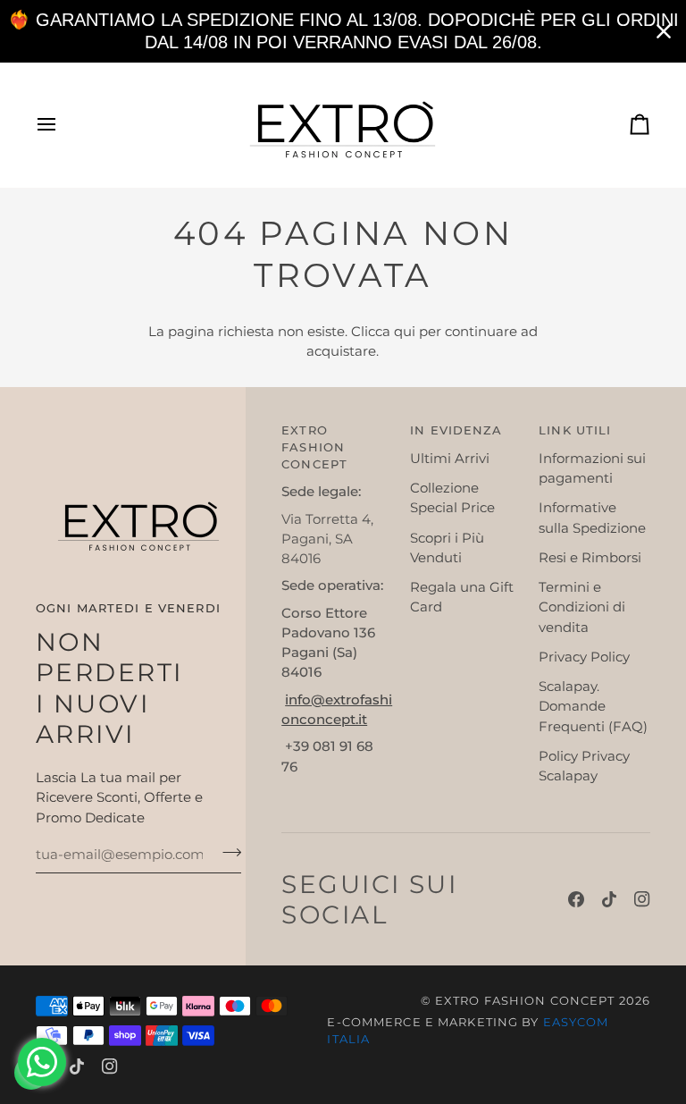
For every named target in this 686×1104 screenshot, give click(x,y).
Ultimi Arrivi (449, 459)
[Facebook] (576, 899)
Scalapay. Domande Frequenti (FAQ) (593, 706)
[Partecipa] (226, 853)
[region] (343, 31)
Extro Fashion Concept (525, 1000)
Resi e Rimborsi (590, 558)
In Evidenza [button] (456, 430)
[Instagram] (642, 899)
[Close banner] (663, 31)
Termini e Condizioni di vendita (582, 607)
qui (404, 332)
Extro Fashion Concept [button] (314, 447)
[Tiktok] (609, 899)
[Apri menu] (62, 125)
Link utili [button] (575, 430)
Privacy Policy (584, 657)
